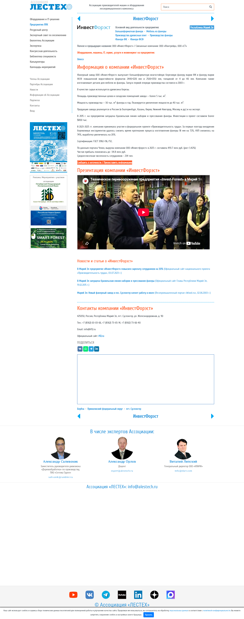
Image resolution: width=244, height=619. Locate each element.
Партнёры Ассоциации (41, 84)
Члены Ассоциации (40, 79)
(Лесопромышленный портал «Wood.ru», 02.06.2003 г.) (144, 292)
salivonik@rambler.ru (60, 477)
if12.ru (101, 335)
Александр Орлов (122, 461)
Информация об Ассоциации (44, 94)
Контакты (35, 105)
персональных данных (179, 610)
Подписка (35, 100)
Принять (148, 614)
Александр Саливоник (60, 461)
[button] (51, 30)
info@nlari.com (183, 470)
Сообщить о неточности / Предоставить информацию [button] (104, 162)
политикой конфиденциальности (216, 610)
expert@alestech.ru (122, 470)
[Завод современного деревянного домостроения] (78, 20)
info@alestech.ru (143, 486)
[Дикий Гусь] (212, 20)
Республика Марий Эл (201, 27)
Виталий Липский (183, 461)
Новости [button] (34, 89)
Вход (32, 110)
